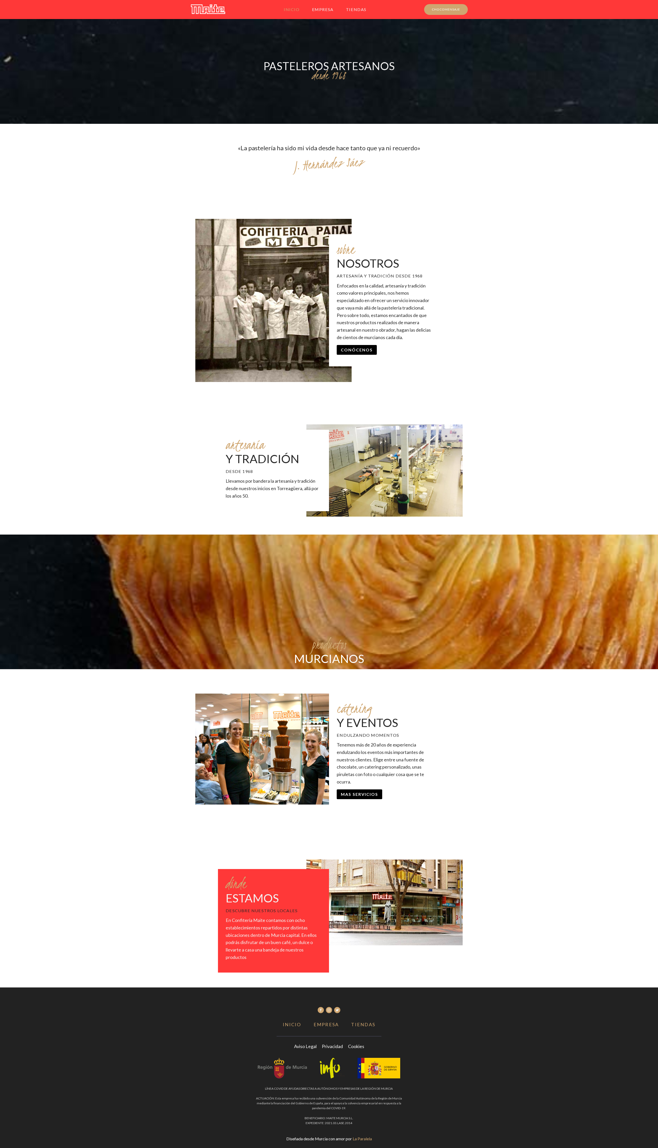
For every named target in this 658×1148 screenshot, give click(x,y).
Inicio (292, 9)
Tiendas (356, 9)
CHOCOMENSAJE (446, 9)
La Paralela (362, 1138)
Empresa (323, 9)
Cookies (356, 1046)
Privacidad (332, 1046)
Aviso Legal (305, 1046)
